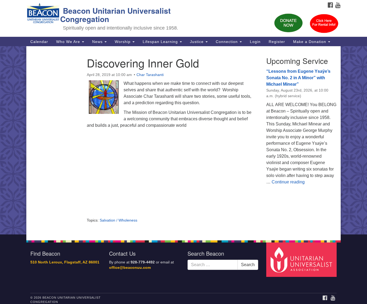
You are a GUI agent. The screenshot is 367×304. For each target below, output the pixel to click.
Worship (123, 41)
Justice (197, 41)
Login (255, 41)
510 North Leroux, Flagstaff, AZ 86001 (64, 262)
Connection (227, 41)
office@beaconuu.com (130, 268)
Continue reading (288, 182)
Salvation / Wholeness (118, 220)
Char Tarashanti (150, 75)
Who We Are (68, 41)
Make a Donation (310, 41)
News (98, 41)
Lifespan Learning (161, 41)
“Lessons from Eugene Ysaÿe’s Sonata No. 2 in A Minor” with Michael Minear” (298, 77)
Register (277, 41)
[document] (183, 140)
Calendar (39, 41)
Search (248, 264)
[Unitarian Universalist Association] (302, 259)
